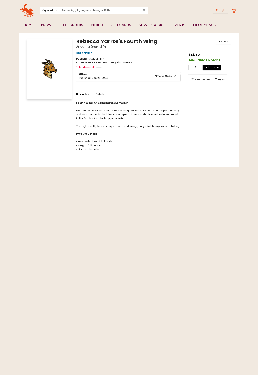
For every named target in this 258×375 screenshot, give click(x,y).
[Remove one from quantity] (191, 67)
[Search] (144, 10)
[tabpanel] (128, 130)
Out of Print (84, 53)
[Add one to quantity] (200, 67)
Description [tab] (83, 94)
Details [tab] (100, 94)
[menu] (129, 25)
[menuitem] (28, 25)
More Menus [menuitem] (204, 25)
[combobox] (50, 10)
